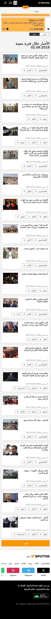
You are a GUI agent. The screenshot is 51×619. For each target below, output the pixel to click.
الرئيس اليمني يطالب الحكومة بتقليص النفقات (36, 300)
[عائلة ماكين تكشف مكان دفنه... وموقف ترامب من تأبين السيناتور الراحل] (10, 497)
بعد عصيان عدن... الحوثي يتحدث (36, 248)
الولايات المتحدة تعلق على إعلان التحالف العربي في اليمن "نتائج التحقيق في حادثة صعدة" (36, 153)
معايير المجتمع (29, 589)
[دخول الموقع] (10, 2)
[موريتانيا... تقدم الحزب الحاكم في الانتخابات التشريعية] (10, 179)
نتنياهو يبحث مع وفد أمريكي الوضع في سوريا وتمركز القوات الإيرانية (35, 374)
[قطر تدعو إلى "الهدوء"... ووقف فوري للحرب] (10, 474)
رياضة (33, 412)
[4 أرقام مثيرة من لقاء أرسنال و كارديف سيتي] (10, 400)
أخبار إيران (21, 388)
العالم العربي (42, 70)
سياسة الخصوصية (43, 589)
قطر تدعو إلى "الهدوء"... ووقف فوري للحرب (36, 472)
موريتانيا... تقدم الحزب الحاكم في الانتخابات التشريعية (35, 176)
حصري (17, 563)
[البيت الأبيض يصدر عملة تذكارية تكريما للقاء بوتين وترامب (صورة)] (10, 327)
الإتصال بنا (21, 585)
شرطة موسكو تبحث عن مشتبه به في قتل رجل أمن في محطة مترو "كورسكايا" (35, 106)
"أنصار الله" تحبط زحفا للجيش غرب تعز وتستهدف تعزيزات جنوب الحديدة (34, 226)
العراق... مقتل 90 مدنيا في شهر (35, 420)
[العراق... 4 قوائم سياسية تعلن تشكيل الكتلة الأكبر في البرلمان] (10, 352)
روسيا (45, 119)
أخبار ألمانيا (20, 534)
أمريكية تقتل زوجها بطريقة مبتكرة (35, 274)
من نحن (47, 585)
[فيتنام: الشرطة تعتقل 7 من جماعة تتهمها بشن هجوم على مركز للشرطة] (10, 131)
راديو (10, 563)
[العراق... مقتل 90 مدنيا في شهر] (10, 424)
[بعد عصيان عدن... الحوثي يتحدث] (10, 253)
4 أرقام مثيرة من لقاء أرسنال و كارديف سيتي (36, 398)
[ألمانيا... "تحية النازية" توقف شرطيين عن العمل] (10, 522)
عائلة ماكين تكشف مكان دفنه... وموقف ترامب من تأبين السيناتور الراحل (35, 496)
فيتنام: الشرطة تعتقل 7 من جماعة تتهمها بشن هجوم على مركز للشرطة (34, 129)
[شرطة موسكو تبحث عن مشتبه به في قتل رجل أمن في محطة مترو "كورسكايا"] (10, 107)
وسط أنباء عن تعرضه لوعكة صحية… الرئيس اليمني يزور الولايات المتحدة (34, 80)
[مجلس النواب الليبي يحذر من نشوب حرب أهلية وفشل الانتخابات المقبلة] (10, 59)
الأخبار (29, 70)
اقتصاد (23, 563)
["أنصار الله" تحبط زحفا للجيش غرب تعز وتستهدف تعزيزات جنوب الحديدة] (10, 228)
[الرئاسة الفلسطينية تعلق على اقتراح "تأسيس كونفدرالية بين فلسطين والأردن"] (10, 449)
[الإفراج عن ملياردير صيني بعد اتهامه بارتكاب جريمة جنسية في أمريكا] (10, 204)
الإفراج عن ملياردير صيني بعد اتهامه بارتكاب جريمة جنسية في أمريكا (34, 201)
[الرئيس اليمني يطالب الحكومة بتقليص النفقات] (10, 302)
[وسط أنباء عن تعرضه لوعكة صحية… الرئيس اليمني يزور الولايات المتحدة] (10, 83)
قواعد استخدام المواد (34, 585)
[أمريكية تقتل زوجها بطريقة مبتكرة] (10, 278)
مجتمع (45, 291)
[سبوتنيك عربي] (44, 4)
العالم (45, 143)
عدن (18, 314)
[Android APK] (41, 596)
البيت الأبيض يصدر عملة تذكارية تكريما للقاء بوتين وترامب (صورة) (35, 324)
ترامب (22, 509)
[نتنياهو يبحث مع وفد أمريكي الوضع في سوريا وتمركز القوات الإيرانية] (10, 376)
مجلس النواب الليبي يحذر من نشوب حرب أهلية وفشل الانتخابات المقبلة (34, 56)
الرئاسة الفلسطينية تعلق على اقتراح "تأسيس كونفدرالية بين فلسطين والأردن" (34, 447)
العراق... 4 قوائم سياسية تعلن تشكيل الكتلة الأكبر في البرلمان (36, 349)
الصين (22, 217)
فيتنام (22, 143)
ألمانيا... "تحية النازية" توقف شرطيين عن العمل (34, 519)
